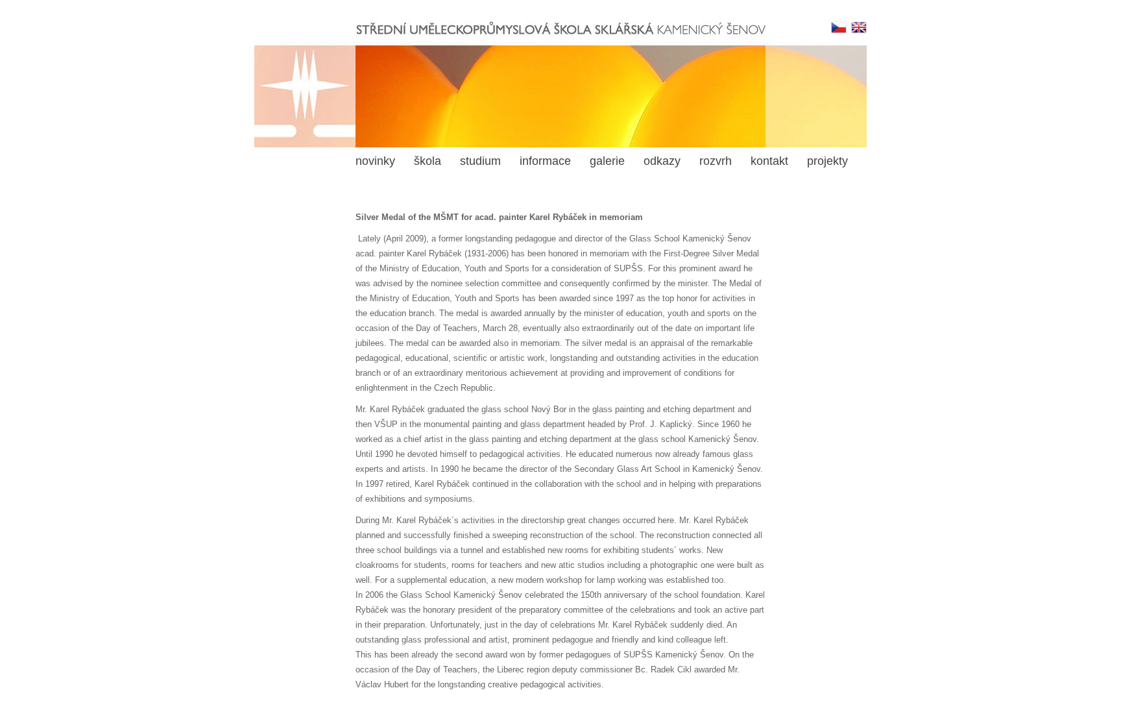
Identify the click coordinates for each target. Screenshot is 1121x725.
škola (427, 160)
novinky (375, 160)
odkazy (662, 160)
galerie (607, 160)
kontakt (769, 160)
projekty (827, 160)
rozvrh (715, 160)
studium (480, 160)
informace (545, 160)
